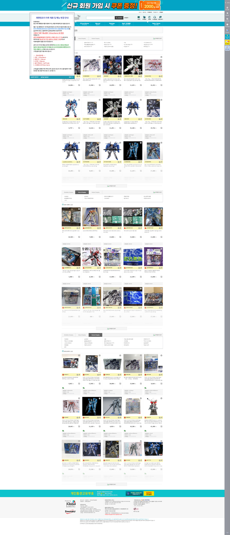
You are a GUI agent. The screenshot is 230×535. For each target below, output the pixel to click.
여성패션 (66, 196)
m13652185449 (108, 267)
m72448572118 (150, 227)
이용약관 (86, 500)
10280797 (149, 417)
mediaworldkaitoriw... (92, 390)
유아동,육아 (126, 345)
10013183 (65, 118)
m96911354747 (108, 227)
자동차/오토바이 (147, 198)
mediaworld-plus (152, 92)
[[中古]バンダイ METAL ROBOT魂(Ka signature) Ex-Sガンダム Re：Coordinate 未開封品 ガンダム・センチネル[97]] (71, 449)
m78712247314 (67, 227)
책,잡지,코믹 (146, 345)
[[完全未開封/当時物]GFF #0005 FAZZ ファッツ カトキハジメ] (153, 256)
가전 (125, 42)
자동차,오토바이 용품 (108, 46)
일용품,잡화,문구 (87, 341)
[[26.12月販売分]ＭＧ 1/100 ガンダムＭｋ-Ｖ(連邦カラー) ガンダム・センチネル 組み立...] (132, 65)
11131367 (87, 417)
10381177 (66, 374)
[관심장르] (227, 14)
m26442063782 (88, 227)
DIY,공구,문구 (107, 44)
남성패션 (86, 196)
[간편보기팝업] (77, 76)
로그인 (140, 12)
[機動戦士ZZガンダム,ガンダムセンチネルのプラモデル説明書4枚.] (91, 296)
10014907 (106, 118)
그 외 (65, 200)
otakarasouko (70, 390)
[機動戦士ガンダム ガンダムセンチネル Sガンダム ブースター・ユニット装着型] (71, 256)
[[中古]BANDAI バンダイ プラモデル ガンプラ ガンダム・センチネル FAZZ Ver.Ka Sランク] (112, 363)
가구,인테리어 (147, 42)
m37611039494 (88, 267)
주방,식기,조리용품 (68, 341)
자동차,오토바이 (87, 345)
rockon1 (151, 433)
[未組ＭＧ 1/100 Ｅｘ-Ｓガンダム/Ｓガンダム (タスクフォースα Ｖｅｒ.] (132, 256)
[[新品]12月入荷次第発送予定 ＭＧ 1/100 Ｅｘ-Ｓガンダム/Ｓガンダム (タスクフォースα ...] (112, 65)
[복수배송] (227, 42)
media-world (90, 92)
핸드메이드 (126, 198)
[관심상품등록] (79, 57)
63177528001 (86, 118)
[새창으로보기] (79, 76)
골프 (65, 347)
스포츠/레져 (106, 198)
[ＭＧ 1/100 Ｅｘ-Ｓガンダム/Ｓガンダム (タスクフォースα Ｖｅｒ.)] (132, 296)
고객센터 (161, 12)
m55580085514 (67, 267)
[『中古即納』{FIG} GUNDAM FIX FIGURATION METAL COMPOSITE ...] (153, 65)
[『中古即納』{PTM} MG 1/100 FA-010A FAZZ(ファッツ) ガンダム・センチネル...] (91, 150)
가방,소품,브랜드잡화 (128, 339)
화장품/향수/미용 (68, 198)
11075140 (149, 374)
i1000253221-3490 (129, 76)
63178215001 (148, 118)
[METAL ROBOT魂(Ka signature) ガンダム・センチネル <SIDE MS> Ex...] (71, 150)
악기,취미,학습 (127, 44)
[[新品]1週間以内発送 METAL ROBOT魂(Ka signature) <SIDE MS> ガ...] (132, 107)
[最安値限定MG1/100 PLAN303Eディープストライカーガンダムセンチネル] (153, 296)
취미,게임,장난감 (107, 343)
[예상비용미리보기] (71, 85)
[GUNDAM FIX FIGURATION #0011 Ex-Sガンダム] (112, 256)
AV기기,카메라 (107, 42)
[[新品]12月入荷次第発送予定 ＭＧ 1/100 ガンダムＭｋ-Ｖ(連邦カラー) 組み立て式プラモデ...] (112, 107)
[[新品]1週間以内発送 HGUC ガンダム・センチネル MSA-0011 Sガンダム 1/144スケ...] (71, 107)
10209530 (107, 374)
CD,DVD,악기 (127, 343)
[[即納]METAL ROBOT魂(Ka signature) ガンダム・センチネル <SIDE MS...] (112, 150)
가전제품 (126, 341)
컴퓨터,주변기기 (87, 42)
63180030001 (86, 76)
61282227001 (148, 76)
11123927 (87, 374)
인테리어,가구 (147, 339)
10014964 (106, 76)
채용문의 (82, 501)
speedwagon (69, 92)
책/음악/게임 (126, 196)
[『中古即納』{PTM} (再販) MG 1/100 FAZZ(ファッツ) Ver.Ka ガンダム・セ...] (91, 65)
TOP (227, 533)
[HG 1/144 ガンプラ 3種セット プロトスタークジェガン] (112, 216)
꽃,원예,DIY (146, 343)
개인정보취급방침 (93, 500)
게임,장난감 (146, 44)
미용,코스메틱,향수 (88, 343)
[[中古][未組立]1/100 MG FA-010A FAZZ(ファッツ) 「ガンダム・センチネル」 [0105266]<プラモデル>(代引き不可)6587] (112, 449)
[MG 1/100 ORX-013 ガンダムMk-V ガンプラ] (71, 216)
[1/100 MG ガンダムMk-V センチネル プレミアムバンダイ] (153, 216)
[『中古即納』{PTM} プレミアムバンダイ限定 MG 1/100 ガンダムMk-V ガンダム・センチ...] (132, 150)
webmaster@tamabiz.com (89, 512)
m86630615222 (129, 227)
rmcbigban (110, 390)
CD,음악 (125, 46)
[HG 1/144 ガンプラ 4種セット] (132, 216)
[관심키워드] (227, 19)
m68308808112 (150, 267)
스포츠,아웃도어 (67, 343)
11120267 (66, 417)
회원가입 (144, 12)
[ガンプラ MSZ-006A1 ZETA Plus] (91, 216)
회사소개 (82, 500)
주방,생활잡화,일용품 (88, 44)
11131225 (107, 417)
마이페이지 (149, 12)
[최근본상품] (227, 25)
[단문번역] (227, 31)
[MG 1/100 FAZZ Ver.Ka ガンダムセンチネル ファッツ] (112, 296)
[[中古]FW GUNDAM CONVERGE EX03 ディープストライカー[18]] (71, 363)
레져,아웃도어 (87, 46)
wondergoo (131, 390)
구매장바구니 (155, 12)
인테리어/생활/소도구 (108, 196)
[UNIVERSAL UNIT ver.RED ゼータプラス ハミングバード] (91, 256)
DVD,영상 (146, 46)
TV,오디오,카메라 (147, 341)
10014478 (127, 118)
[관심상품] (227, 8)
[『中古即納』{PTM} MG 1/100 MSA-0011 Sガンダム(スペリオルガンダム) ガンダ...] (153, 150)
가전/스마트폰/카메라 (88, 198)
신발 (105, 339)
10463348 (128, 374)
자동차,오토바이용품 (108, 345)
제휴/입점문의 (87, 501)
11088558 (128, 417)
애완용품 (66, 345)
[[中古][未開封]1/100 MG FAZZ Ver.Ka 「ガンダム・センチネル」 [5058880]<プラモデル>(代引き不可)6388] (132, 363)
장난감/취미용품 (147, 196)
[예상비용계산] (227, 36)
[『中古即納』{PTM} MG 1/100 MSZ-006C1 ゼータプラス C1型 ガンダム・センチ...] (91, 107)
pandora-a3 (131, 92)
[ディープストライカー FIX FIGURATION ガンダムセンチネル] (71, 296)
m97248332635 (129, 267)
